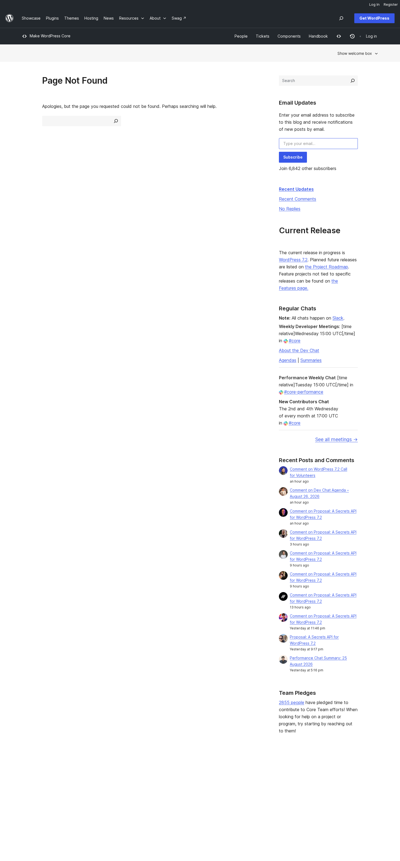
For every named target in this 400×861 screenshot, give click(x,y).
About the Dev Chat (299, 350)
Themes (101, 779)
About (27, 770)
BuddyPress (324, 796)
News (27, 779)
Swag (246, 796)
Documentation (180, 779)
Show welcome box (354, 53)
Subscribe (293, 157)
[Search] (352, 80)
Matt (317, 779)
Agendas (287, 360)
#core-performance (303, 392)
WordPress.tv (181, 796)
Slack (338, 318)
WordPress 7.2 (293, 259)
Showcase (103, 770)
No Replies (289, 208)
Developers (177, 787)
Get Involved (250, 770)
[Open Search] (341, 18)
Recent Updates (296, 189)
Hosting (29, 787)
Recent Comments (297, 199)
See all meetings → (336, 439)
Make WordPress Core (50, 36)
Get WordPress (374, 18)
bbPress (321, 787)
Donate (248, 787)
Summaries (311, 360)
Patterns (101, 796)
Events (245, 779)
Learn (172, 770)
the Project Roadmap (326, 266)
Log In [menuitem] (374, 4)
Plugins (100, 787)
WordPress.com (327, 770)
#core (294, 340)
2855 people (291, 702)
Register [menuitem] (391, 4)
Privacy (28, 796)
